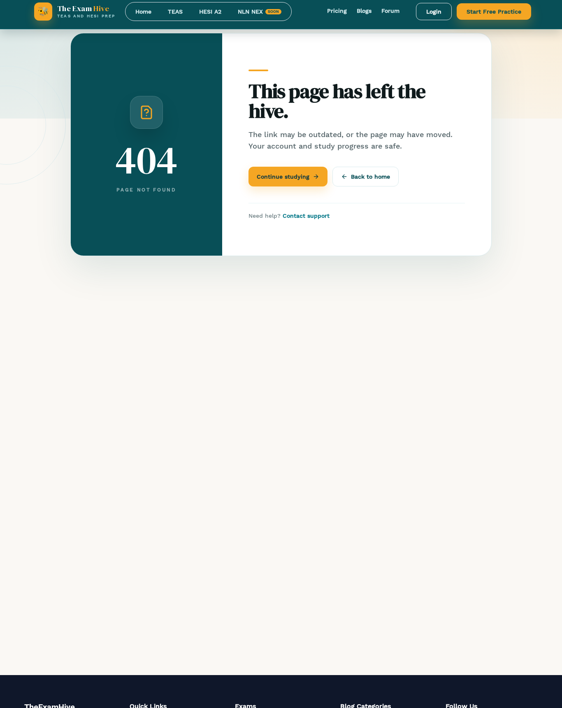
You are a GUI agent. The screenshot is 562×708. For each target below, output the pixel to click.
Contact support (306, 215)
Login (433, 11)
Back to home (370, 176)
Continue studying (283, 176)
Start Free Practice (494, 11)
